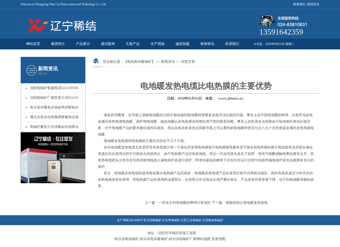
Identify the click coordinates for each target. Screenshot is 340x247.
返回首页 (313, 4)
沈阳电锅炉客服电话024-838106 (54, 88)
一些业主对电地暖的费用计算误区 (185, 203)
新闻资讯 (207, 44)
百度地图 (219, 239)
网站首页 (33, 44)
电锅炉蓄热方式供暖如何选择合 (54, 127)
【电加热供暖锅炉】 (139, 62)
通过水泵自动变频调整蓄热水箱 (54, 117)
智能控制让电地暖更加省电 (247, 203)
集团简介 (58, 44)
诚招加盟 (182, 44)
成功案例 (108, 44)
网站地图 (204, 239)
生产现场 (158, 44)
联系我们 (299, 4)
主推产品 (133, 44)
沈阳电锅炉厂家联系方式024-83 (54, 98)
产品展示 (83, 44)
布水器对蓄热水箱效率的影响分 (54, 107)
